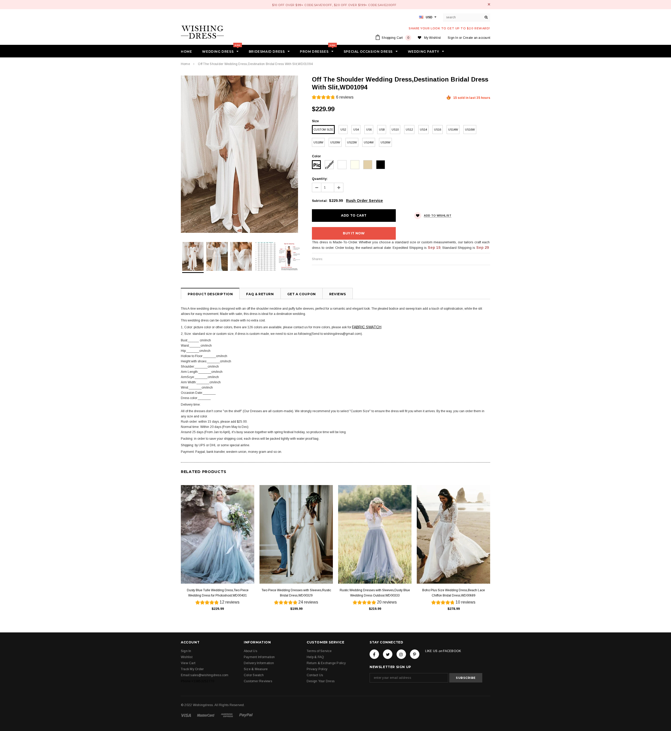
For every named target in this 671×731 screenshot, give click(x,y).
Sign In (453, 38)
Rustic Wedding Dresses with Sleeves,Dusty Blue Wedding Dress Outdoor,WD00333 (375, 592)
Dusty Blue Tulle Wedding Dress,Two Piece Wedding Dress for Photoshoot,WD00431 (217, 592)
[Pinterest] (414, 654)
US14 (423, 129)
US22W (352, 142)
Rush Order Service (364, 200)
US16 (437, 129)
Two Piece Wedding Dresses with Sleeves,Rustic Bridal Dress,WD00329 (296, 592)
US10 (395, 129)
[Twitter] (387, 654)
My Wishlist (432, 38)
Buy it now (354, 233)
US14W (453, 129)
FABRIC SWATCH (366, 327)
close (489, 4)
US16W (470, 129)
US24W (369, 142)
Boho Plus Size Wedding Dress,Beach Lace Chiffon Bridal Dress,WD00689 (453, 592)
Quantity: (320, 179)
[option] (241, 154)
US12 (409, 129)
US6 (369, 129)
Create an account (476, 38)
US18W (318, 142)
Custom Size (323, 129)
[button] (333, 98)
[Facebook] (374, 654)
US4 (356, 129)
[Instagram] (401, 654)
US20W (335, 142)
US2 (343, 129)
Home (185, 64)
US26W (385, 142)
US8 (382, 129)
